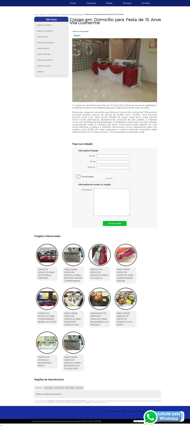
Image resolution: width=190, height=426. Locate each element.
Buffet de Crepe (44, 25)
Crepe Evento (43, 48)
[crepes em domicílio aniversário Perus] (47, 342)
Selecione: (38, 388)
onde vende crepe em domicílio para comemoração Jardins (125, 275)
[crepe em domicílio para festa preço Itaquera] (47, 255)
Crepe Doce (42, 37)
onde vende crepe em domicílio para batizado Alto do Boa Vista (72, 363)
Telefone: (92, 167)
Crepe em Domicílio (46, 43)
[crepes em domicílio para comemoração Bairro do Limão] (47, 299)
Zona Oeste (69, 388)
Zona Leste (49, 388)
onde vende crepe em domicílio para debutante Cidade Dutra (72, 319)
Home (73, 3)
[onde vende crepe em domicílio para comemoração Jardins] (126, 255)
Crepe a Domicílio (45, 31)
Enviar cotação (114, 223)
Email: (93, 161)
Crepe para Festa (45, 60)
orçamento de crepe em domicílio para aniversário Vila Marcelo (99, 319)
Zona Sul (79, 388)
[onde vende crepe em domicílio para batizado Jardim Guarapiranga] (73, 255)
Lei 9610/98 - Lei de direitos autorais (94, 402)
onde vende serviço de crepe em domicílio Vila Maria (124, 319)
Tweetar (77, 35)
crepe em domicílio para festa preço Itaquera (46, 273)
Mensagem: (88, 190)
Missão (109, 3)
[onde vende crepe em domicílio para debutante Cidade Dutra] (73, 299)
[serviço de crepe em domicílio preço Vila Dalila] (99, 255)
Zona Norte (59, 388)
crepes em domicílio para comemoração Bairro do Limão (47, 317)
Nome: (93, 156)
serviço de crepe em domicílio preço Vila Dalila (99, 273)
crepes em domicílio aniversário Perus (44, 361)
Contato (146, 3)
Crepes (40, 72)
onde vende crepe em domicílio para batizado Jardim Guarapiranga (73, 275)
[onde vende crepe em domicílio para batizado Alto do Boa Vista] (73, 342)
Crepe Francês (43, 54)
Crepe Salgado (44, 66)
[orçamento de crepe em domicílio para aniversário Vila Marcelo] (99, 299)
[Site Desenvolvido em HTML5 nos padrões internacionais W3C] (139, 421)
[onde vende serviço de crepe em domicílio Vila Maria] (126, 299)
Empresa (91, 3)
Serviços (127, 3)
